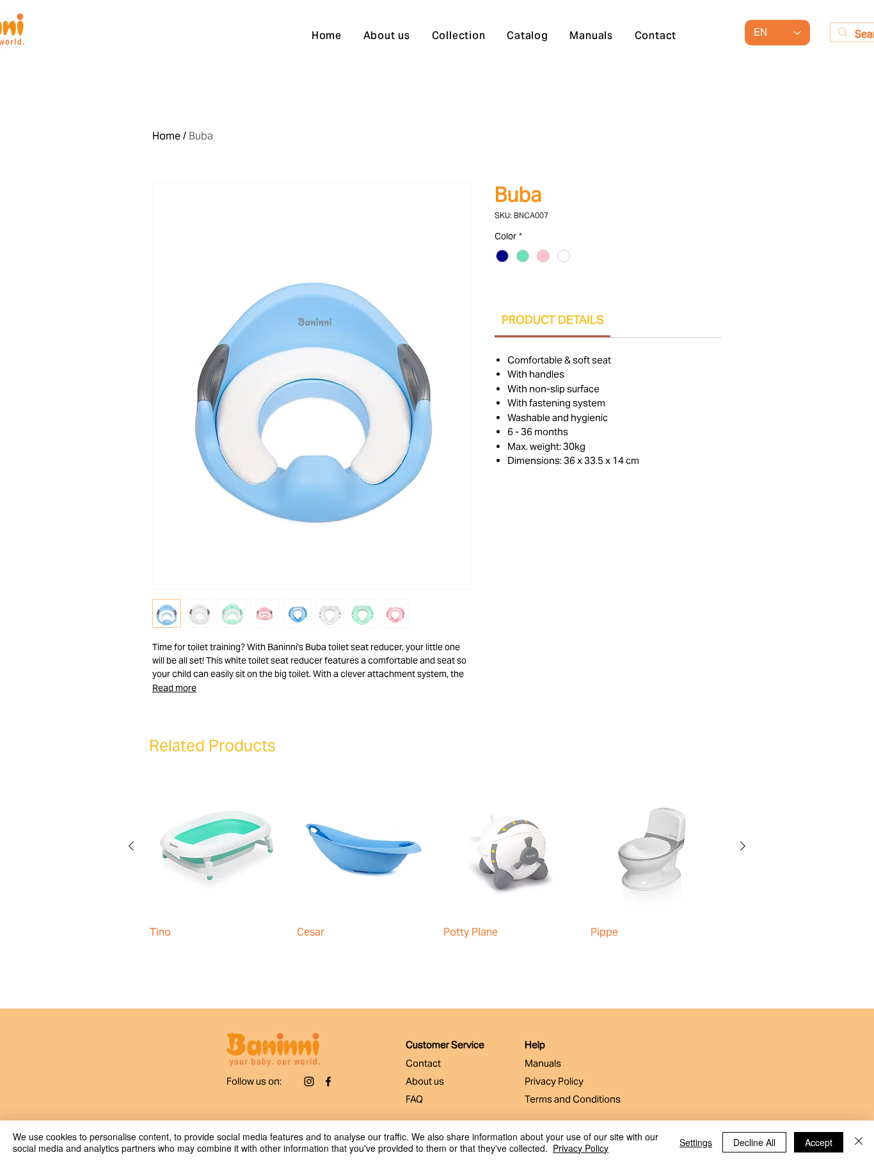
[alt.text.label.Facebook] (328, 1081)
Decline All (754, 1142)
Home (166, 136)
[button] (459, 35)
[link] (553, 319)
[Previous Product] (131, 846)
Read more (174, 688)
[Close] (858, 1142)
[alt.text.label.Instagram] (309, 1081)
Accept (818, 1142)
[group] (437, 870)
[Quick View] (217, 846)
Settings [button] (695, 1142)
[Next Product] (743, 846)
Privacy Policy (580, 1148)
